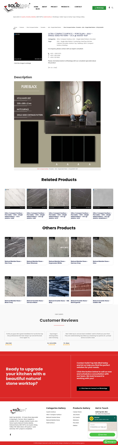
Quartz (23, 17)
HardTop (84, 41)
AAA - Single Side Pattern (65, 41)
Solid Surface (48, 17)
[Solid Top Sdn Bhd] (17, 7)
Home (15, 27)
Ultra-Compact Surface (32, 27)
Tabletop (80, 43)
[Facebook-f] (10, 435)
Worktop (65, 45)
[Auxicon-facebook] (109, 8)
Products (22, 27)
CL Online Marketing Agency (77, 443)
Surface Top (73, 43)
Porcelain (43, 27)
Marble (33, 17)
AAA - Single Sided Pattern (54, 27)
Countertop (77, 41)
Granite (28, 17)
